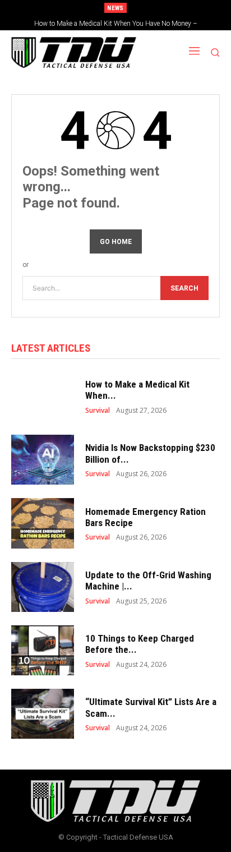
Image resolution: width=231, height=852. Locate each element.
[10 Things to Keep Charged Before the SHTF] (42, 650)
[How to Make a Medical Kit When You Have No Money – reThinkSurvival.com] (42, 396)
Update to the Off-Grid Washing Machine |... (148, 580)
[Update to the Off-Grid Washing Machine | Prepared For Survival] (42, 587)
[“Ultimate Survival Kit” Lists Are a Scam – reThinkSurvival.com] (42, 714)
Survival (97, 410)
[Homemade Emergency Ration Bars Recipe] (42, 523)
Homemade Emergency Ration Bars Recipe (145, 517)
